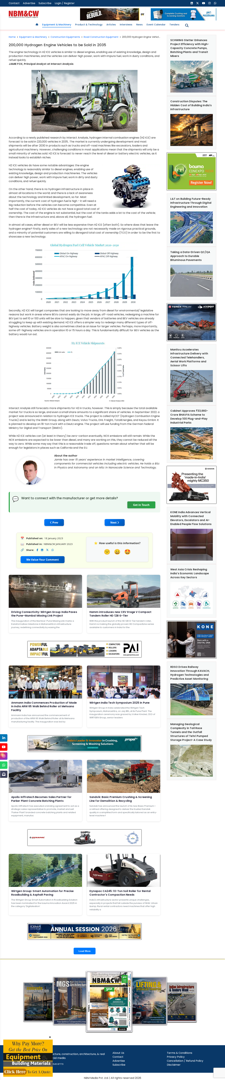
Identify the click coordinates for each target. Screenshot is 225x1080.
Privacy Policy (176, 1057)
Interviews (126, 24)
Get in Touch (141, 505)
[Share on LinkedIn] (42, 550)
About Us (118, 1053)
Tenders (174, 24)
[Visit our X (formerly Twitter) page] (197, 3)
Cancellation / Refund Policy (185, 1061)
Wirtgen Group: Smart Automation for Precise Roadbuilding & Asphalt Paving (42, 893)
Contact (14, 3)
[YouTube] (3, 747)
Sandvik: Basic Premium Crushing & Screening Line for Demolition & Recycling (120, 799)
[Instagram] (3, 756)
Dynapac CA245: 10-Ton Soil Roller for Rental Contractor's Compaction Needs (120, 893)
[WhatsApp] (3, 765)
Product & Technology (88, 24)
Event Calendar (156, 24)
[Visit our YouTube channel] (203, 3)
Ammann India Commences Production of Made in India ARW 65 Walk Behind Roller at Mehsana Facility (44, 706)
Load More (85, 951)
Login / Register (65, 3)
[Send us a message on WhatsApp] (215, 3)
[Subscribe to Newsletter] (3, 774)
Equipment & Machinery (56, 24)
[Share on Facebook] (37, 550)
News (139, 24)
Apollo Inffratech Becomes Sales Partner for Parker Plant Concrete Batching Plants (41, 799)
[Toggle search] (186, 25)
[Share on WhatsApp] (53, 550)
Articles (111, 24)
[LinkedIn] (3, 738)
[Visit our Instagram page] (209, 3)
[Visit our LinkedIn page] (192, 3)
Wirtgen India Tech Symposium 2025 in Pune (119, 703)
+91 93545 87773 (55, 1064)
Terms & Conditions (179, 1053)
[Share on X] (47, 550)
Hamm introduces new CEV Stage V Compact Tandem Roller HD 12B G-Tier (120, 614)
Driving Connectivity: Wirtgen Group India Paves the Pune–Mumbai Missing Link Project (44, 614)
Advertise (29, 3)
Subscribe (45, 3)
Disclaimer (174, 1065)
